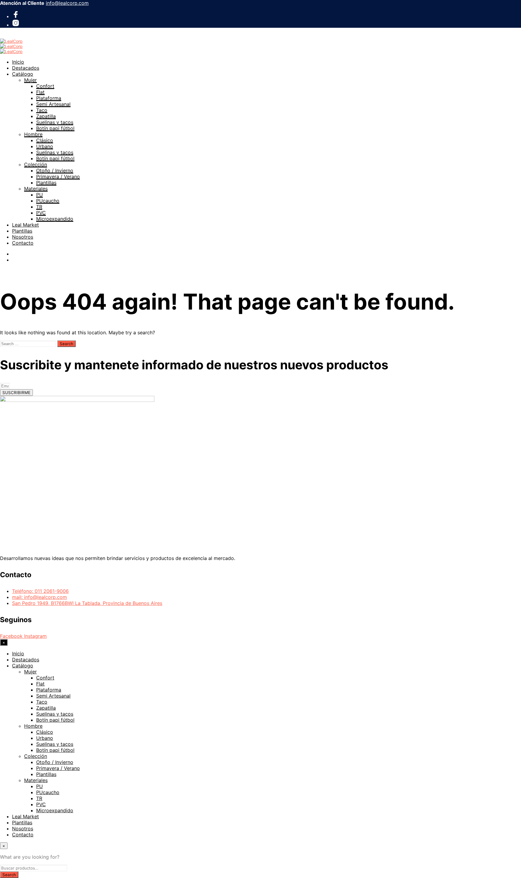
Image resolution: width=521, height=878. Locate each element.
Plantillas (46, 183)
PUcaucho (47, 201)
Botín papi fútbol (55, 128)
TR (39, 207)
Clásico (44, 140)
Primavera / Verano (58, 176)
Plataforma (48, 98)
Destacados (25, 68)
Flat (40, 92)
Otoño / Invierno (54, 170)
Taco (41, 110)
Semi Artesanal (53, 104)
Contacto (22, 243)
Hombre (33, 134)
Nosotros (22, 237)
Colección (35, 164)
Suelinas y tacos (54, 122)
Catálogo (22, 74)
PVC (41, 213)
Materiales (36, 189)
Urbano (44, 146)
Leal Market (25, 225)
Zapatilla (46, 116)
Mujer (30, 80)
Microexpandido (54, 219)
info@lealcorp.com (67, 3)
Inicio (18, 62)
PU (39, 195)
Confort (45, 86)
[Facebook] (15, 16)
